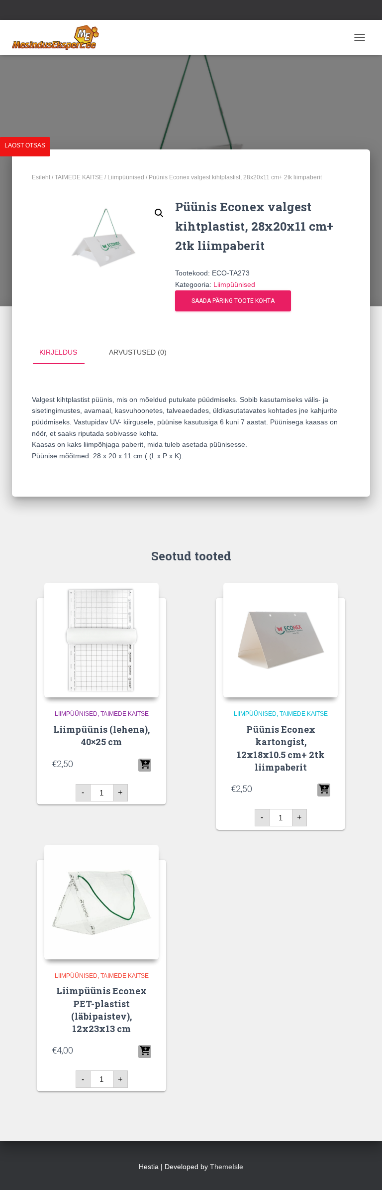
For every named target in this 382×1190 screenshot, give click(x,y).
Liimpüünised (125, 177)
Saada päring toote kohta (233, 300)
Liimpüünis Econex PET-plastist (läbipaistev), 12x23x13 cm (101, 1010)
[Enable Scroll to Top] (362, 1170)
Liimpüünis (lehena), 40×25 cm (101, 735)
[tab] (65, 352)
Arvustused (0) (138, 352)
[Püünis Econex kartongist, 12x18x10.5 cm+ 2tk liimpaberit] (280, 640)
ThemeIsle (226, 1167)
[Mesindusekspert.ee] (59, 37)
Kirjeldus (58, 352)
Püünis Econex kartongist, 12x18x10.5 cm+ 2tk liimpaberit (281, 748)
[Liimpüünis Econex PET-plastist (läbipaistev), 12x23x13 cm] (101, 902)
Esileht (41, 177)
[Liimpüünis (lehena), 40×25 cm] (101, 640)
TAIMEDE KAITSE (79, 177)
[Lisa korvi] (144, 765)
